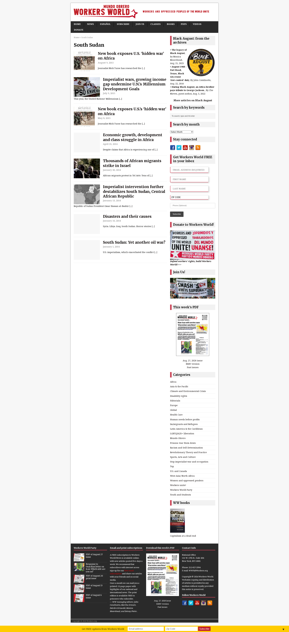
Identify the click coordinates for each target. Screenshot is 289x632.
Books (171, 24)
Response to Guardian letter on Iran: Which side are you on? (95, 568)
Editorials (175, 400)
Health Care (176, 414)
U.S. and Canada (178, 471)
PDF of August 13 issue (94, 586)
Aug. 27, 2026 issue (193, 360)
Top (172, 466)
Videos (197, 24)
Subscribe (123, 24)
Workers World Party (181, 489)
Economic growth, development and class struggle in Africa (132, 137)
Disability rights (178, 396)
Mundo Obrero (178, 438)
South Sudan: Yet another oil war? (134, 242)
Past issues (193, 367)
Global (173, 410)
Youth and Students (180, 494)
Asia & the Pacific (179, 386)
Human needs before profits (185, 419)
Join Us (140, 24)
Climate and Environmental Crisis (188, 391)
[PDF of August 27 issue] (79, 559)
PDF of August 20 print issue (94, 577)
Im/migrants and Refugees (184, 424)
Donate (78, 29)
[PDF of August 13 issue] (79, 590)
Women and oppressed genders (186, 480)
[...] (143, 68)
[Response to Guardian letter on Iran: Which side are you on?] (79, 569)
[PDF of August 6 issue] (79, 600)
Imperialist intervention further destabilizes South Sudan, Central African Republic (134, 191)
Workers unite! (178, 485)
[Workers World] (144, 12)
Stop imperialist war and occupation (189, 461)
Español (105, 24)
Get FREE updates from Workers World (103, 628)
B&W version (193, 363)
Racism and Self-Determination (186, 447)
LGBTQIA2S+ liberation (182, 433)
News (90, 24)
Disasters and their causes (127, 216)
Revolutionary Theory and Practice (188, 452)
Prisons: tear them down (183, 443)
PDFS (184, 24)
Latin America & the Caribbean (186, 428)
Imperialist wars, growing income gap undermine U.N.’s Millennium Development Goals (134, 84)
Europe (174, 405)
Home (77, 24)
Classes (155, 24)
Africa (173, 381)
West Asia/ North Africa (182, 475)
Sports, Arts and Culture (183, 457)
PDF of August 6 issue (94, 596)
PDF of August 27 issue (94, 555)
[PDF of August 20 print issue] (79, 581)
